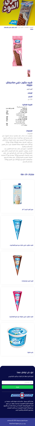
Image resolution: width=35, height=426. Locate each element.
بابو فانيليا (30, 352)
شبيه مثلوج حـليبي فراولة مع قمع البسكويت (21, 316)
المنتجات (26, 27)
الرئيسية (31, 27)
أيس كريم (20, 27)
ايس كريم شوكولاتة (27, 281)
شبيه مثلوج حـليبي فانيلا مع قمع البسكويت (21, 245)
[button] (10, 3)
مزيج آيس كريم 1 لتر (27, 209)
